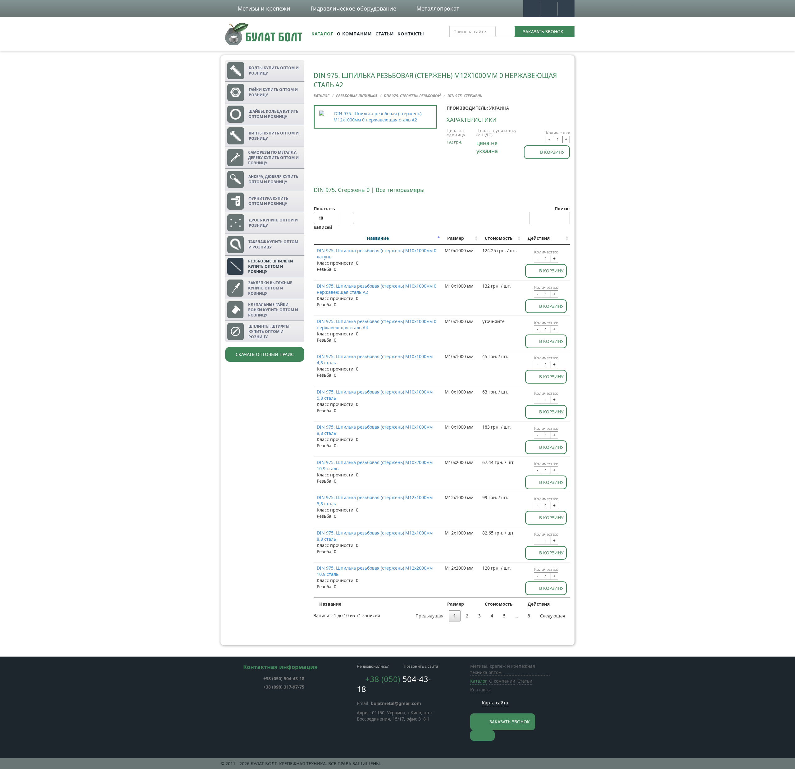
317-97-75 (283, 687)
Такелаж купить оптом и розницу (273, 244)
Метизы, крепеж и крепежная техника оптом (502, 669)
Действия (539, 238)
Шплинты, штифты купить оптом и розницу (268, 331)
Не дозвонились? (372, 666)
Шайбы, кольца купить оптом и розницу (273, 114)
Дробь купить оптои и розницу (273, 222)
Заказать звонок (543, 31)
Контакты (411, 34)
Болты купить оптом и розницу (274, 70)
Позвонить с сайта (421, 666)
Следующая (552, 616)
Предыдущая (429, 616)
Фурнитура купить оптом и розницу (268, 201)
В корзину (552, 152)
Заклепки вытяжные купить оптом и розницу (270, 288)
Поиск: (562, 209)
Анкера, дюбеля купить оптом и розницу (273, 179)
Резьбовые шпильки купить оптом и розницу (270, 266)
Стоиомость (499, 238)
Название (378, 238)
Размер (455, 238)
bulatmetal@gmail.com (396, 703)
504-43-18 (283, 678)
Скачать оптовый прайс (265, 354)
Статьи (384, 34)
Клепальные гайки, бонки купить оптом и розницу (273, 310)
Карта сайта (495, 703)
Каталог (322, 34)
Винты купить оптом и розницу (274, 135)
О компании (354, 34)
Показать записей (324, 218)
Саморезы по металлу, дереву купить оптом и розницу (273, 158)
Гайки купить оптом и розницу (273, 92)
